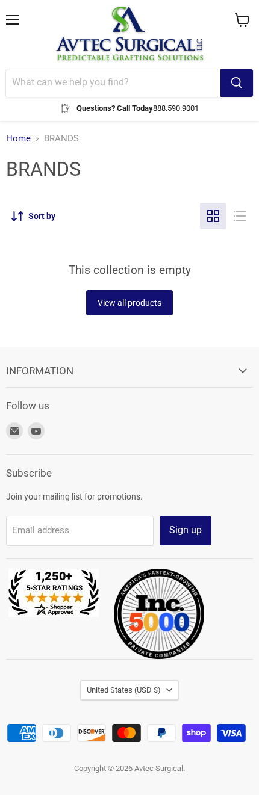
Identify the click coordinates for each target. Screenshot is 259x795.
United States (124, 689)
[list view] (239, 216)
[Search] (236, 83)
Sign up (185, 530)
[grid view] (213, 216)
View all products (129, 303)
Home (18, 139)
